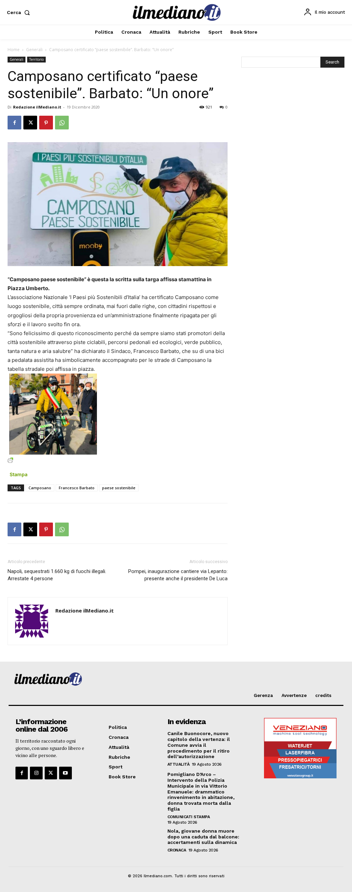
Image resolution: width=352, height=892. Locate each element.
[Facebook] (14, 122)
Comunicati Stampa (188, 816)
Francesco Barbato (77, 487)
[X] (30, 122)
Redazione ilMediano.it (37, 107)
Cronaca (176, 850)
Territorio (36, 59)
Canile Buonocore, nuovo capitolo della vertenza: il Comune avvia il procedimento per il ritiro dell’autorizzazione (198, 745)
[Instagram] (36, 773)
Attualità (178, 764)
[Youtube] (65, 773)
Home (14, 50)
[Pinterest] (46, 122)
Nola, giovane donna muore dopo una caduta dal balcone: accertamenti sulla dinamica (203, 836)
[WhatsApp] (62, 122)
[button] (20, 12)
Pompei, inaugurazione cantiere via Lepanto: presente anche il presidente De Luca (178, 575)
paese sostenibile (118, 487)
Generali (34, 50)
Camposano (40, 487)
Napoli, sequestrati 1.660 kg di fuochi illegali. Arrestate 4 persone (57, 575)
